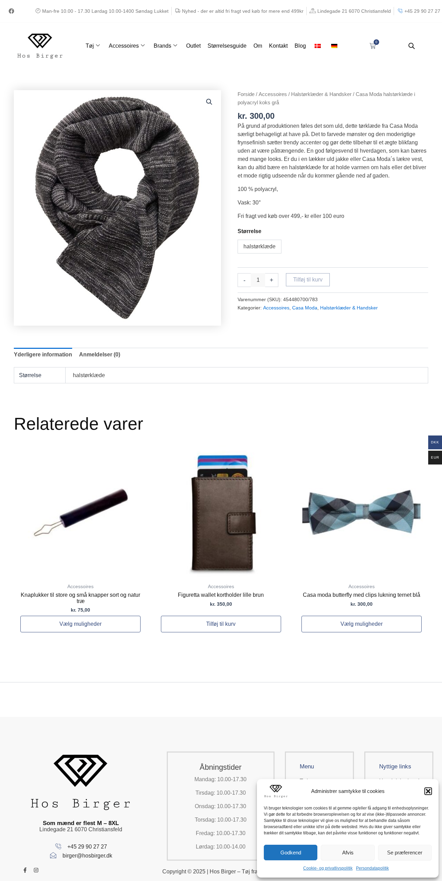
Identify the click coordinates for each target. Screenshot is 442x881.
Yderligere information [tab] (43, 354)
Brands (162, 46)
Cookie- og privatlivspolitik (328, 868)
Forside (246, 94)
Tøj (90, 46)
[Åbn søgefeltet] (411, 46)
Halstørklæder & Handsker (321, 94)
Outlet (193, 46)
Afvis (348, 852)
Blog (300, 46)
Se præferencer (404, 852)
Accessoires (124, 46)
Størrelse (249, 231)
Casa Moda (304, 307)
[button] (428, 791)
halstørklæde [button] (259, 246)
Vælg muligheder (80, 624)
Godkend (290, 852)
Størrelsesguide (227, 46)
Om (257, 46)
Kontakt (278, 46)
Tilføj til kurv (308, 280)
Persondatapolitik (372, 868)
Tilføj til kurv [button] (221, 624)
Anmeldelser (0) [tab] (99, 354)
